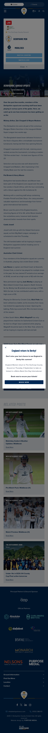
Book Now (24, 382)
